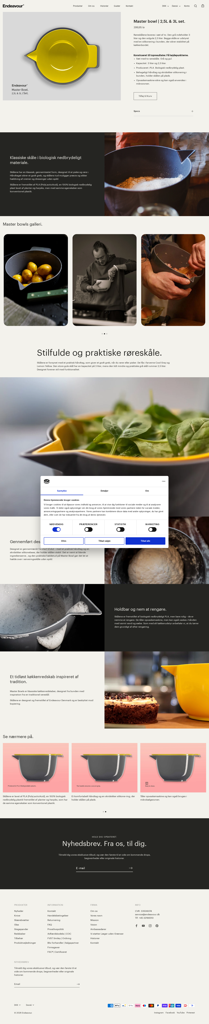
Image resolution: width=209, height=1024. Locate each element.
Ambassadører (98, 929)
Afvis (63, 541)
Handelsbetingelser (57, 916)
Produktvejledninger (25, 943)
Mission (94, 920)
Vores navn (96, 916)
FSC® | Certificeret (57, 952)
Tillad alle (145, 541)
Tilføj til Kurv (145, 96)
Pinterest (191, 1013)
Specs (137, 111)
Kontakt (129, 6)
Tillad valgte (104, 541)
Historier (104, 6)
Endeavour (27, 1013)
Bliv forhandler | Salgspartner (63, 943)
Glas (16, 925)
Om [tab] (147, 491)
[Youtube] (143, 925)
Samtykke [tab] (62, 491)
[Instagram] (150, 925)
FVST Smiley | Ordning (59, 938)
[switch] (88, 529)
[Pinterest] (157, 925)
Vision (93, 925)
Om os (91, 6)
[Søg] (195, 6)
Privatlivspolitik (55, 929)
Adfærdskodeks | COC (59, 934)
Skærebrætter (21, 920)
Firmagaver (53, 947)
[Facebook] (136, 925)
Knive (17, 916)
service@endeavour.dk (147, 914)
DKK (164, 6)
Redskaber (19, 934)
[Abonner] (131, 868)
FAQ (49, 925)
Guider (117, 6)
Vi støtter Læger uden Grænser (107, 934)
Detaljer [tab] (104, 491)
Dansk (175, 6)
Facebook (170, 1013)
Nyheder (18, 911)
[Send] (78, 984)
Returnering (53, 920)
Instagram (159, 1013)
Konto (187, 6)
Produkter (77, 6)
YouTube (181, 1013)
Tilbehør (18, 938)
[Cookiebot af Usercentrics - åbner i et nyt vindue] (152, 481)
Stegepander (21, 929)
